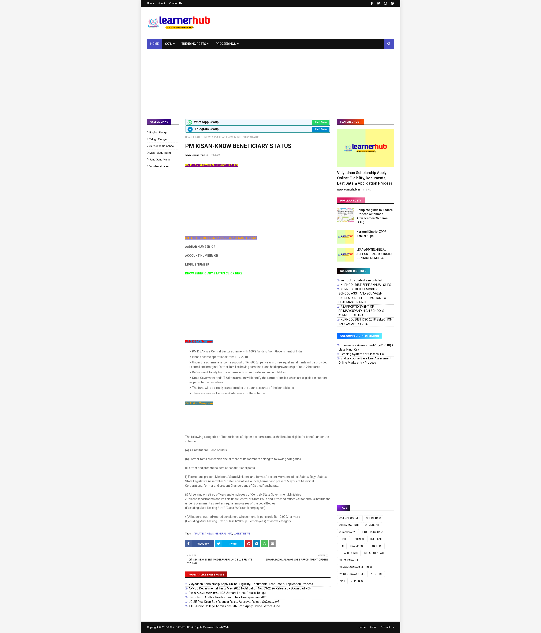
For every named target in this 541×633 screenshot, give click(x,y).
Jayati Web (222, 627)
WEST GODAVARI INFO (352, 574)
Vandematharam (159, 166)
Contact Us (175, 3)
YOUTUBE (377, 574)
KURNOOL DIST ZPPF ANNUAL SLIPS (366, 285)
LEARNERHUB (183, 627)
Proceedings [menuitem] (226, 43)
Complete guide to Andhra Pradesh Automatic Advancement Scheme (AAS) (375, 216)
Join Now (320, 122)
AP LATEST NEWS (204, 533)
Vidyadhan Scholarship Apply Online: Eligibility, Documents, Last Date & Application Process (251, 584)
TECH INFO (357, 539)
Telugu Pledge (158, 139)
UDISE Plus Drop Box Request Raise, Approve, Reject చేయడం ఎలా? (234, 602)
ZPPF (342, 581)
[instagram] (385, 3)
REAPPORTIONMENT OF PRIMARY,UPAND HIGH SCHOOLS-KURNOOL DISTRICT (362, 311)
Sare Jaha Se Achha (161, 146)
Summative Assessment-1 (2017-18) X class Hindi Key (366, 347)
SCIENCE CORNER (349, 518)
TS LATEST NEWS (374, 553)
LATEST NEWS (203, 137)
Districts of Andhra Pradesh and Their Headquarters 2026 (228, 597)
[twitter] (378, 3)
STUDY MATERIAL (349, 525)
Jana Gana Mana (159, 159)
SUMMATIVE (372, 525)
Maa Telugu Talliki (160, 152)
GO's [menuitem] (168, 43)
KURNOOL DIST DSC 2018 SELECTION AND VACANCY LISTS (365, 322)
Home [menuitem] (154, 43)
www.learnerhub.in (196, 155)
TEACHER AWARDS (372, 532)
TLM (341, 546)
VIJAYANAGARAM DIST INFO (355, 567)
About (161, 3)
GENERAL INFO (223, 533)
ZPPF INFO (357, 581)
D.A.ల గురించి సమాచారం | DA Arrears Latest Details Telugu (227, 593)
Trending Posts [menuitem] (194, 43)
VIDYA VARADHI (348, 560)
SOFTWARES (373, 518)
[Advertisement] (270, 80)
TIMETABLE (376, 539)
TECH (342, 539)
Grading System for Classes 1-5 (362, 354)
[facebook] (372, 3)
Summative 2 (347, 532)
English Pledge (158, 132)
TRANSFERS (375, 546)
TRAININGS (356, 546)
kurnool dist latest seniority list (361, 280)
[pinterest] (392, 3)
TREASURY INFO (348, 553)
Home (150, 3)
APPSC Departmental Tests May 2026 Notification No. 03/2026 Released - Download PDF (250, 588)
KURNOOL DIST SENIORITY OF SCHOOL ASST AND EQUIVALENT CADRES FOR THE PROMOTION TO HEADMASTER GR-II (362, 296)
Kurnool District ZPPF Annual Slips (371, 234)
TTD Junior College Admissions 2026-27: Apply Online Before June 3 (236, 606)
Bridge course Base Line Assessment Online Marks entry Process (365, 360)
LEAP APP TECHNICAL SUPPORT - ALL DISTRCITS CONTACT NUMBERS (374, 254)
